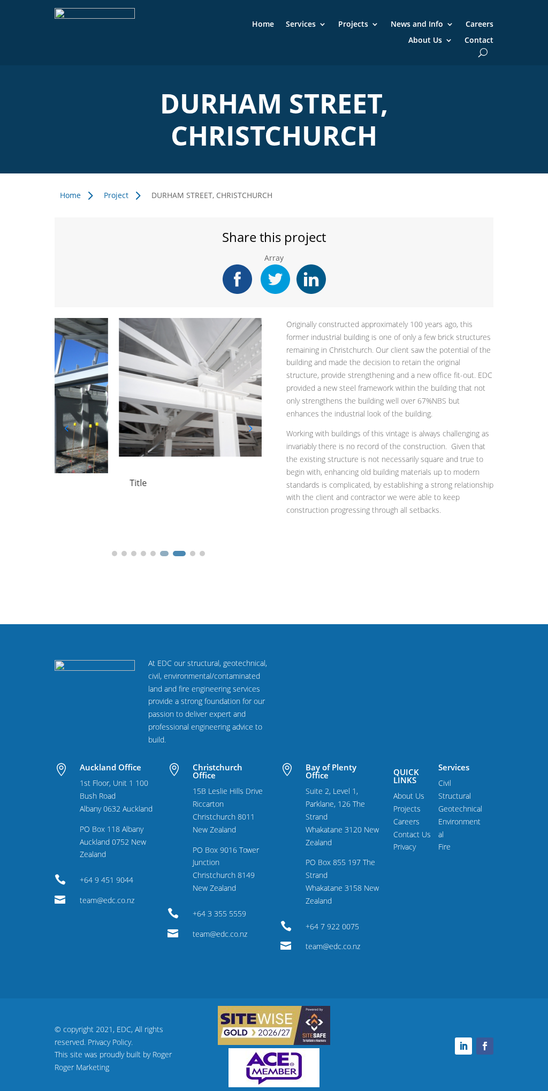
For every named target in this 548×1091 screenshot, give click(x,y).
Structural (454, 796)
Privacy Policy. (110, 1042)
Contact (479, 40)
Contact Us (412, 834)
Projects (353, 24)
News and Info (417, 24)
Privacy (404, 847)
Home (263, 24)
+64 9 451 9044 (106, 880)
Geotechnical (460, 809)
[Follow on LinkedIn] (463, 1046)
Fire (444, 847)
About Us (425, 40)
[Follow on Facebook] (484, 1046)
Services (301, 24)
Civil (444, 783)
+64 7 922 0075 (332, 926)
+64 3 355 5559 (219, 913)
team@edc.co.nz (107, 900)
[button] (250, 428)
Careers (479, 24)
